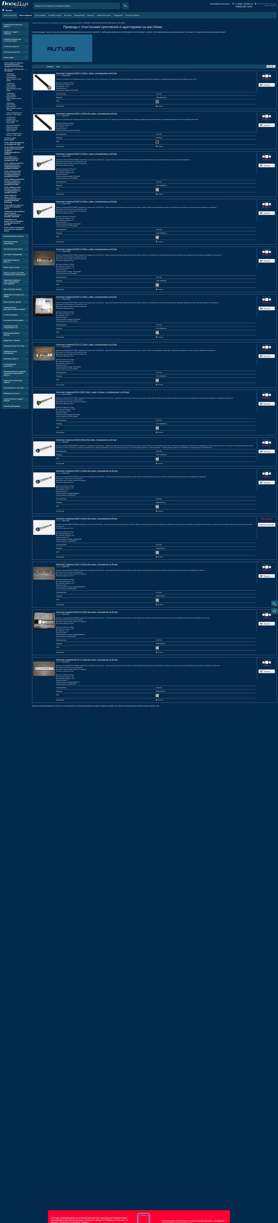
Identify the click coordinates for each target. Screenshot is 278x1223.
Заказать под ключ (266, 525)
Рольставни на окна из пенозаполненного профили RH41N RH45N (13, 64)
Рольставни (9, 57)
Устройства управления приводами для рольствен (12, 120)
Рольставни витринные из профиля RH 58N (14, 143)
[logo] (15, 4)
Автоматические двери (13, 320)
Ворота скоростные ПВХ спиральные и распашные (14, 274)
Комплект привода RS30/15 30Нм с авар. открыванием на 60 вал (86, 249)
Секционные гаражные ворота (13, 25)
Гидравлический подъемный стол (11, 327)
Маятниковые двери (12, 302)
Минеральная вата (11, 393)
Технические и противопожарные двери (14, 308)
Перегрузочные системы (14, 346)
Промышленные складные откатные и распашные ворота (15, 373)
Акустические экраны (13, 289)
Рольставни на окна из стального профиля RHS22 (13, 207)
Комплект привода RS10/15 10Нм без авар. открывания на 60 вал (87, 659)
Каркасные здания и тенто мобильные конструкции (12, 282)
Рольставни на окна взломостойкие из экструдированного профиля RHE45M (12, 173)
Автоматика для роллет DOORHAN (14, 70)
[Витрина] (271, 66)
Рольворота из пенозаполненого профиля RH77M (11, 158)
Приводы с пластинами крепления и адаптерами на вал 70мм (13, 96)
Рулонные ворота (11, 359)
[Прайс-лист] (274, 66)
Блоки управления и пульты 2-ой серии (14, 134)
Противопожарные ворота (12, 261)
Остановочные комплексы (10, 365)
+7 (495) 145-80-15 (244, 4)
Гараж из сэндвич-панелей (11, 33)
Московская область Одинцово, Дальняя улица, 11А (266, 5)
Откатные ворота (11, 46)
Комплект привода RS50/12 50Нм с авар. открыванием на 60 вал (86, 153)
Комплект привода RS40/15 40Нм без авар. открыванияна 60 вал (86, 518)
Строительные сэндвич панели (13, 400)
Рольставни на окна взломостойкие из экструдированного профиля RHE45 (12, 189)
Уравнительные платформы (10, 352)
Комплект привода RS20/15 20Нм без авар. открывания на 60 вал (87, 612)
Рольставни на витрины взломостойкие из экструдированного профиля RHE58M (14, 181)
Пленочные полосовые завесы (13, 381)
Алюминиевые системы (14, 388)
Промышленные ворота (14, 236)
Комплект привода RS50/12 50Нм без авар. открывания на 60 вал (87, 470)
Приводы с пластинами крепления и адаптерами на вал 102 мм (13, 106)
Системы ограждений (13, 254)
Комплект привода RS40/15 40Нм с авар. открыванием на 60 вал (86, 201)
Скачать (160, 106)
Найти (125, 6)
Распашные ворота (12, 52)
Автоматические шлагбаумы (11, 242)
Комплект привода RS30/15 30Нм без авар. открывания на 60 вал (87, 564)
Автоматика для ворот (13, 249)
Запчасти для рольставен (10, 139)
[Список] (267, 66)
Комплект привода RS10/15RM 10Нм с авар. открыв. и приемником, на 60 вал (92, 392)
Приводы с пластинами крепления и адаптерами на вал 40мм (13, 77)
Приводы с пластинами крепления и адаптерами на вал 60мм (13, 86)
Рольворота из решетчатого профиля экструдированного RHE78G (13, 222)
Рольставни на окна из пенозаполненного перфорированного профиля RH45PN (13, 165)
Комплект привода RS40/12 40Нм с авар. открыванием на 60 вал (86, 73)
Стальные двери (10, 315)
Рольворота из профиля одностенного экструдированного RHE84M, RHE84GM (14, 214)
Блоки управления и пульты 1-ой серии (14, 114)
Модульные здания (12, 340)
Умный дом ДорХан (12, 406)
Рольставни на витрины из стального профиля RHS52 (14, 229)
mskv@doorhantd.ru (220, 4)
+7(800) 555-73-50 (243, 7)
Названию (50, 66)
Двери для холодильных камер (14, 295)
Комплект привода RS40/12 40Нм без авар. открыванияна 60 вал (86, 113)
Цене (58, 66)
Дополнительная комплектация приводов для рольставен (13, 128)
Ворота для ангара (11, 267)
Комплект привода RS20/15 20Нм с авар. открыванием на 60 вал (86, 296)
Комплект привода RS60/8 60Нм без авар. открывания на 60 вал (86, 439)
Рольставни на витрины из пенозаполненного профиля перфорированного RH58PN (14, 150)
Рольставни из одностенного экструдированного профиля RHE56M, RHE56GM (12, 198)
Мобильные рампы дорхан (12, 334)
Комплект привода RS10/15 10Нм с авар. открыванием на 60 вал (86, 344)
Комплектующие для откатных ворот (12, 40)
